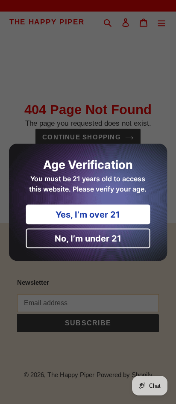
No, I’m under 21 (88, 238)
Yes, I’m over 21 (88, 214)
